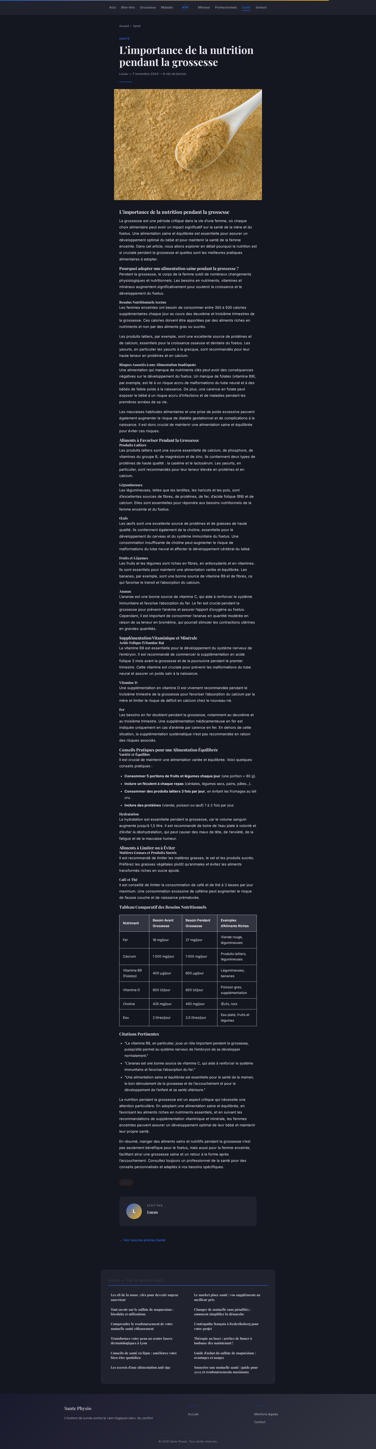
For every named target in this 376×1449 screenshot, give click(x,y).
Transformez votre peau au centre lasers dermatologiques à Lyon (141, 1340)
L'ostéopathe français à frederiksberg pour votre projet (226, 1326)
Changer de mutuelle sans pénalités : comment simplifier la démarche (222, 1311)
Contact (259, 1422)
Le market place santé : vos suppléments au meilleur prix (227, 1297)
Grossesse (148, 7)
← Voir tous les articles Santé (142, 1240)
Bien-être (128, 7)
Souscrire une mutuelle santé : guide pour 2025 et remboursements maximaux (226, 1369)
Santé (246, 7)
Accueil (124, 26)
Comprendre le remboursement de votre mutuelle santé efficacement (142, 1326)
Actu (112, 7)
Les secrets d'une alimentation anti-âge (140, 1367)
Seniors (261, 7)
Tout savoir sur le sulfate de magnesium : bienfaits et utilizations (142, 1311)
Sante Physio (77, 1408)
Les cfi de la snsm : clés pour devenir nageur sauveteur (144, 1297)
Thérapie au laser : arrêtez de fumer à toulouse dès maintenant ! (223, 1340)
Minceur (204, 7)
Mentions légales (266, 1414)
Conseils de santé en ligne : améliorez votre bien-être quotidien (144, 1355)
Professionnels (226, 7)
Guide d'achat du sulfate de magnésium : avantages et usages (225, 1355)
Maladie (167, 7)
